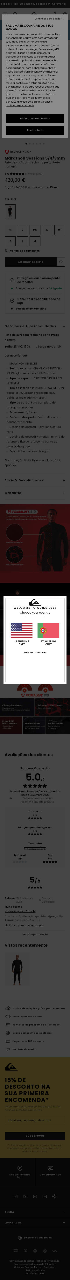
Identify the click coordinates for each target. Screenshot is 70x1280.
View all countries (35, 652)
